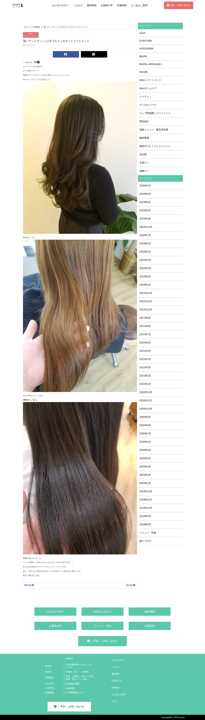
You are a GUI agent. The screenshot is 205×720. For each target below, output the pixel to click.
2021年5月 (145, 351)
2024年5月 (145, 202)
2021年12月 (145, 293)
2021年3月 (145, 367)
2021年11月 (145, 301)
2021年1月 (145, 384)
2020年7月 (145, 433)
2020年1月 (145, 483)
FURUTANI (145, 41)
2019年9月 (145, 516)
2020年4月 (145, 458)
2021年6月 (145, 342)
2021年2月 (145, 375)
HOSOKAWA (146, 48)
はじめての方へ (60, 5)
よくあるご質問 (139, 5)
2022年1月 (145, 285)
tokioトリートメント (31, 36)
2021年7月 (145, 334)
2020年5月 (145, 450)
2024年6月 (145, 194)
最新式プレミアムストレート (155, 146)
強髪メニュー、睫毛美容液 (153, 129)
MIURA (30, 34)
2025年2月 (145, 185)
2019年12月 (145, 491)
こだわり (78, 5)
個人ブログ (145, 541)
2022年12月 (145, 227)
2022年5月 (145, 251)
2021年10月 (145, 309)
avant (142, 33)
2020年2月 (145, 475)
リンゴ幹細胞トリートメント (155, 113)
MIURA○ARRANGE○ (150, 64)
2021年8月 (145, 326)
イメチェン (145, 96)
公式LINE (70, 688)
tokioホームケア (148, 88)
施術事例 (91, 5)
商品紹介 (144, 121)
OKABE (143, 72)
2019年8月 (145, 524)
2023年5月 (145, 210)
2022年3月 (145, 268)
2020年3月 (145, 466)
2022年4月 (145, 260)
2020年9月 (145, 417)
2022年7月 (145, 235)
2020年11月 (145, 400)
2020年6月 (145, 442)
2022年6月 (145, 243)
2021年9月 (145, 318)
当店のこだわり (103, 611)
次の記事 (131, 585)
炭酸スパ (144, 171)
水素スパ (144, 162)
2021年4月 (145, 359)
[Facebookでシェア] (66, 54)
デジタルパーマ (147, 105)
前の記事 (29, 585)
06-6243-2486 (72, 683)
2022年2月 (145, 276)
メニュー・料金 (147, 532)
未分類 (143, 154)
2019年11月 (145, 499)
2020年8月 (145, 425)
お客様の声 (107, 5)
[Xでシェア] (94, 54)
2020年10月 (145, 408)
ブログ (114, 701)
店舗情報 (122, 5)
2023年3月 (145, 218)
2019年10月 (145, 508)
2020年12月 (145, 392)
